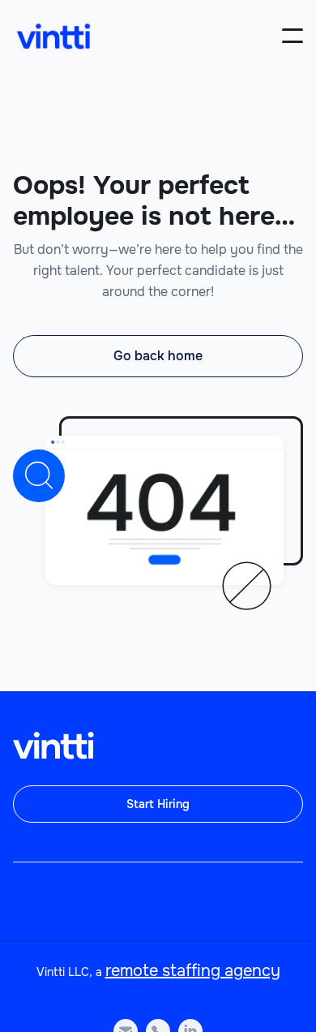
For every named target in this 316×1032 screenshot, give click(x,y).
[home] (53, 36)
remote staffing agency (192, 971)
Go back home (158, 355)
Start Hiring (158, 804)
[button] (292, 36)
